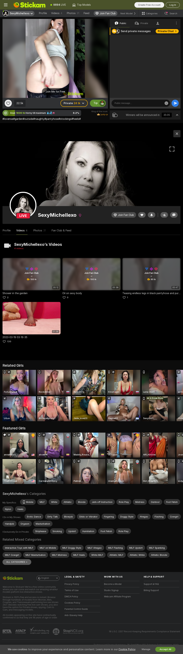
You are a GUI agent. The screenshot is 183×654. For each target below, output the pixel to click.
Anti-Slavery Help (74, 615)
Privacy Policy (72, 584)
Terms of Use (71, 590)
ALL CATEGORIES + (17, 562)
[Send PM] (174, 215)
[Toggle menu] (5, 5)
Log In (172, 5)
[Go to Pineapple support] (56, 631)
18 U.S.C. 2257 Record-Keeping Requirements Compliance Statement (144, 631)
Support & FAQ (151, 584)
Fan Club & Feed (61, 230)
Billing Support (151, 590)
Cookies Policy (72, 603)
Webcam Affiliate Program (117, 596)
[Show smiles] (166, 103)
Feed (86, 13)
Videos (56, 13)
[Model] (176, 133)
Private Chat (166, 31)
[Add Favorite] (8, 103)
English (45, 578)
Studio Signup (111, 590)
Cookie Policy (126, 649)
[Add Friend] (164, 215)
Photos (73, 13)
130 (9, 341)
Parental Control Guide (76, 609)
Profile (43, 13)
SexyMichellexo (14, 494)
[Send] (175, 103)
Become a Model (113, 584)
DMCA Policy (71, 596)
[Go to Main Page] (29, 5)
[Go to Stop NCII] (73, 631)
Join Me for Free (55, 91)
